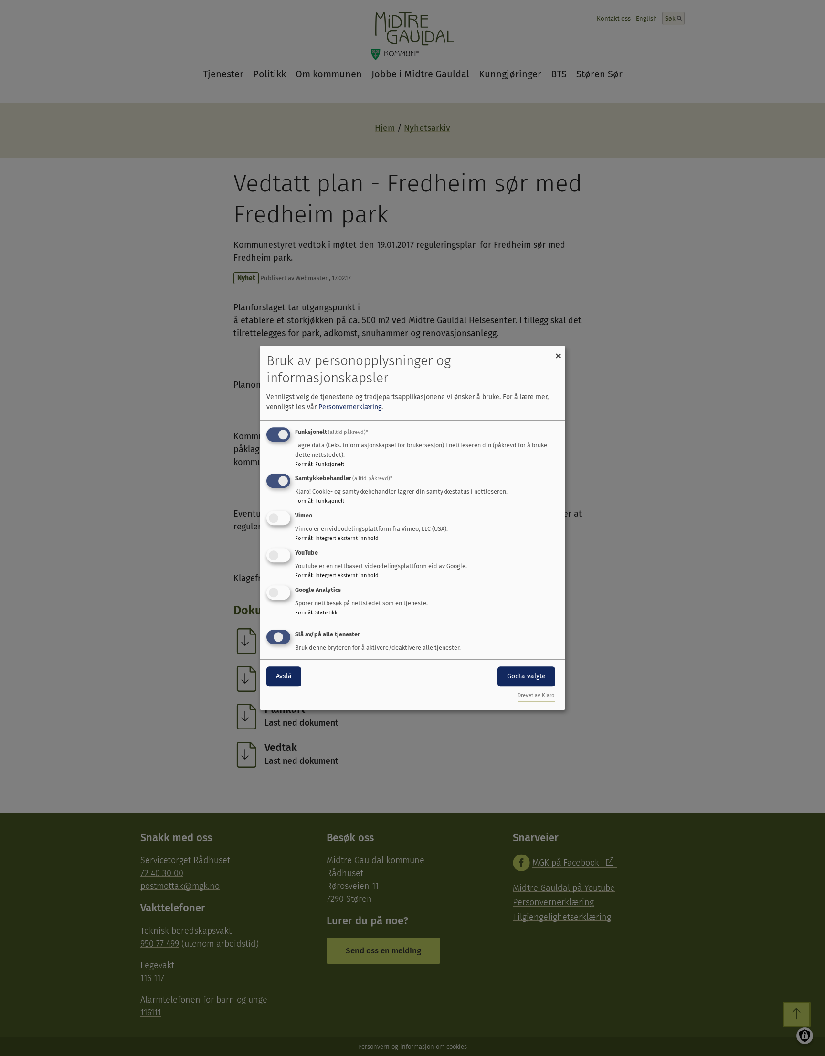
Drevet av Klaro (536, 696)
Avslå (284, 676)
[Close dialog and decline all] (558, 352)
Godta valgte (526, 676)
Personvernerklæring (349, 407)
